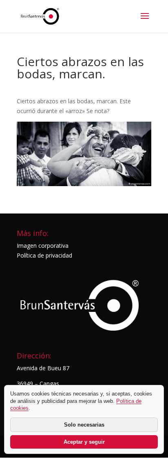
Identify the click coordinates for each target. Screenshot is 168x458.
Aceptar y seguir (84, 442)
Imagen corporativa (43, 245)
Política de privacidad (44, 255)
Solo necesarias (84, 425)
